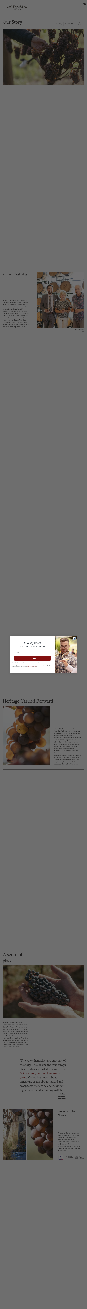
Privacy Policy (30, 666)
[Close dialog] (74, 638)
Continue (32, 658)
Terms (35, 666)
